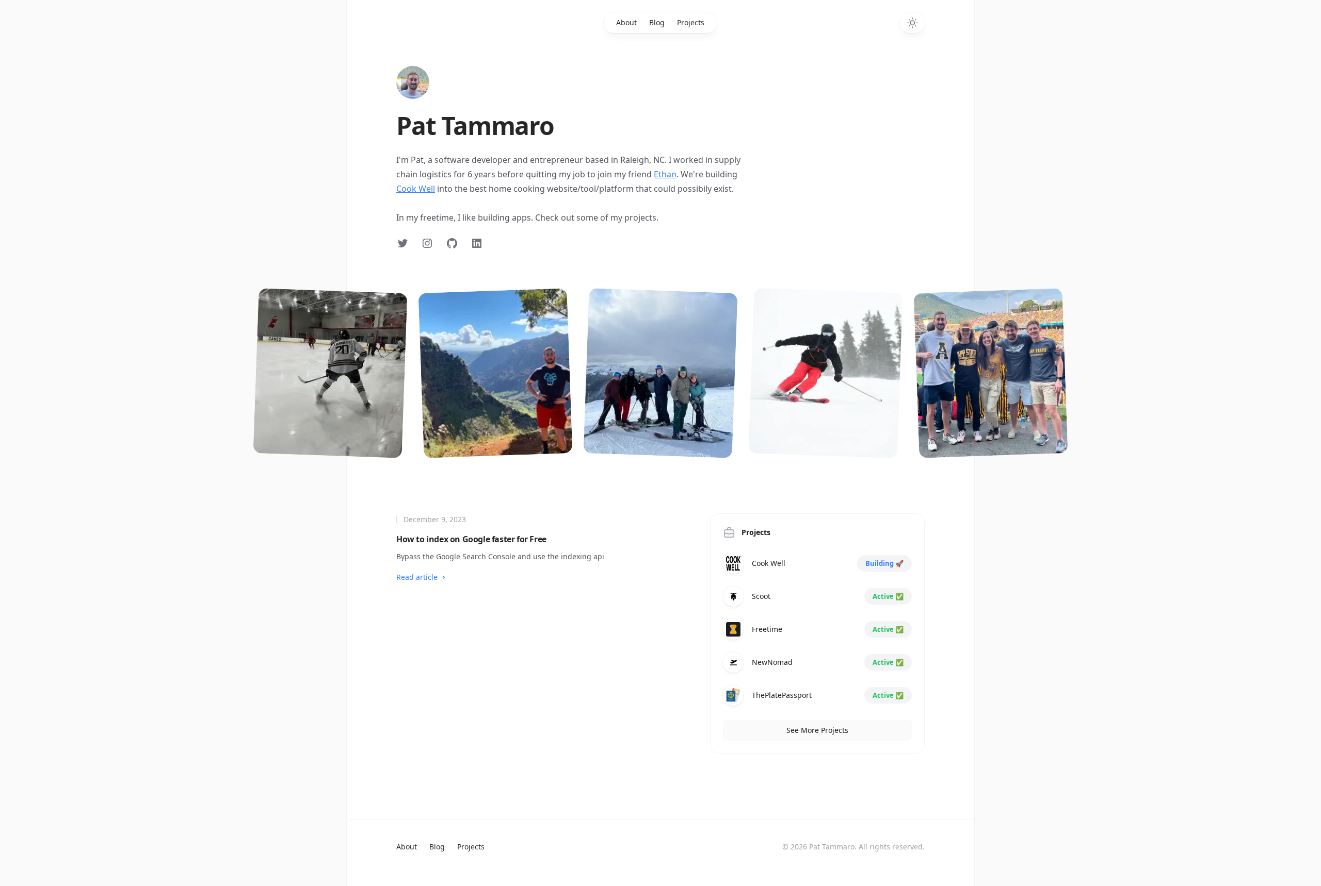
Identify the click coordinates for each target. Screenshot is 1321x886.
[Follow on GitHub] (452, 243)
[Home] (412, 82)
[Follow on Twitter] (402, 243)
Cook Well (415, 188)
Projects (690, 22)
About (626, 22)
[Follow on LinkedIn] (477, 243)
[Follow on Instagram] (427, 243)
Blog (657, 22)
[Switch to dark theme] (912, 22)
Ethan (665, 174)
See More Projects (817, 730)
